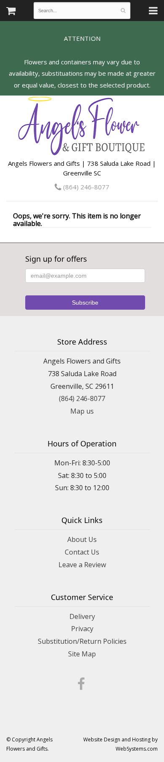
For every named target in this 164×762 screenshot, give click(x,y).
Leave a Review (82, 564)
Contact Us (82, 552)
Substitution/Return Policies (82, 641)
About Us (82, 539)
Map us (82, 411)
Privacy (82, 628)
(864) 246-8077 (85, 187)
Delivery (82, 616)
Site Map (82, 653)
